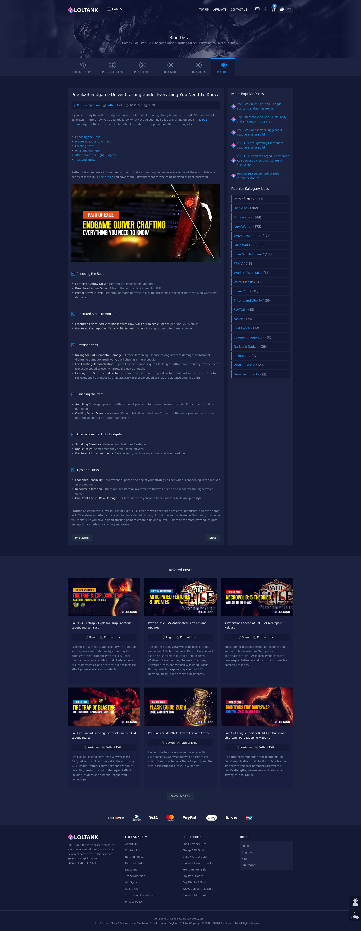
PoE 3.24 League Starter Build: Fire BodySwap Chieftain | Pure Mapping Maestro (255, 735)
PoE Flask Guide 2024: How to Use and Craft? (178, 733)
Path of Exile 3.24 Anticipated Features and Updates (177, 625)
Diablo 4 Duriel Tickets (197, 863)
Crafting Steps (85, 146)
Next (212, 537)
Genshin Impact (245, 374)
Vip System (132, 882)
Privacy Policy (134, 901)
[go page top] (355, 915)
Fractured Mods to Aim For (93, 141)
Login (245, 846)
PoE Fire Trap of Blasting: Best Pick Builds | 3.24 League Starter (103, 735)
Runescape (242, 217)
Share (97, 105)
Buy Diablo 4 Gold (194, 882)
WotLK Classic (244, 365)
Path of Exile (115, 105)
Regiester (248, 852)
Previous (82, 537)
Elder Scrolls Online (248, 254)
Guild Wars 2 (243, 245)
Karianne (93, 747)
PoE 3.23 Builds (112, 72)
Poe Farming (142, 72)
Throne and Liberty (248, 300)
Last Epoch (242, 328)
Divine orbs (103, 177)
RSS (244, 858)
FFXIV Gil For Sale (194, 869)
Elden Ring (241, 291)
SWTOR (239, 310)
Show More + (180, 796)
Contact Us (239, 9)
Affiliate (219, 9)
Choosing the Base (87, 137)
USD (288, 9)
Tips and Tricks (85, 159)
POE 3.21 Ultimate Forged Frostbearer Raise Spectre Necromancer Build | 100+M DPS (263, 160)
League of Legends (248, 337)
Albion (238, 319)
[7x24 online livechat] (355, 902)
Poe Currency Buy (194, 844)
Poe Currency (82, 72)
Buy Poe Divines (193, 876)
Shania (246, 637)
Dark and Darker (246, 346)
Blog (136, 43)
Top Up (204, 9)
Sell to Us (131, 888)
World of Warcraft (247, 273)
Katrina (82, 105)
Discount (131, 869)
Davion (93, 637)
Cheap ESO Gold (193, 850)
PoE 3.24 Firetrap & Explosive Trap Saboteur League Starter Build (101, 625)
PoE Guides (198, 72)
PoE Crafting (170, 72)
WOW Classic (243, 282)
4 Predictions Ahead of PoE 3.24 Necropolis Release (253, 625)
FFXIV (238, 263)
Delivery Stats (134, 863)
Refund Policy (134, 856)
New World (242, 226)
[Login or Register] (265, 9)
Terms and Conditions (140, 895)
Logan (170, 637)
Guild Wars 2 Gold (194, 856)
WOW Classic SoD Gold (197, 888)
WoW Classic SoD (247, 236)
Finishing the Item (87, 150)
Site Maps (248, 865)
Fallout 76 (241, 356)
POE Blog (223, 72)
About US (131, 844)
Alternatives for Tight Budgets (95, 155)
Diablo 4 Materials (194, 895)
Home (126, 43)
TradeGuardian (135, 876)
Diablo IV (240, 208)
